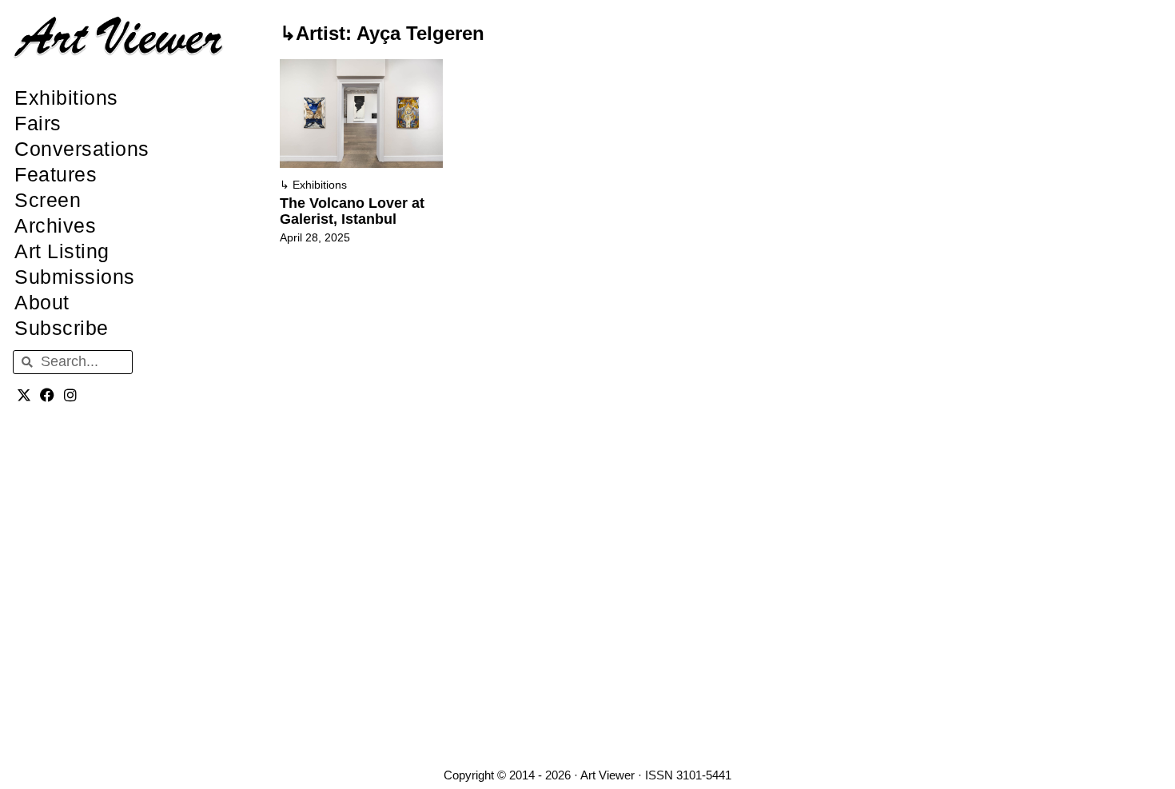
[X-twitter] (24, 395)
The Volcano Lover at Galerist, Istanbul (352, 211)
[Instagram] (70, 395)
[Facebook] (47, 395)
